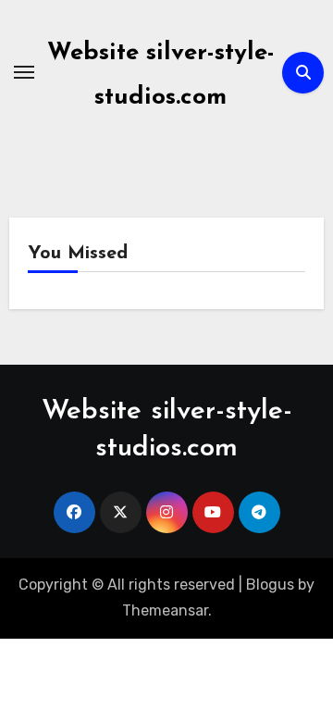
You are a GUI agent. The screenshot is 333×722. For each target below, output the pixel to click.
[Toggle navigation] (24, 72)
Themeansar (165, 610)
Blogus (270, 584)
